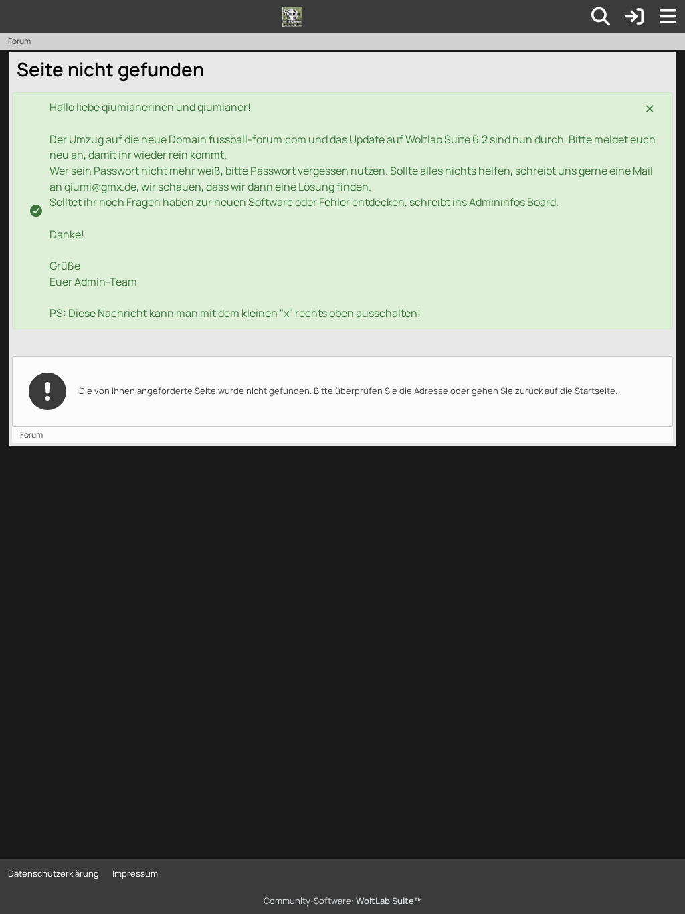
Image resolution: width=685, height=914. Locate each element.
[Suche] (600, 16)
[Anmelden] (634, 16)
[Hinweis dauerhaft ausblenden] (651, 108)
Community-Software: (343, 901)
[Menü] (667, 16)
